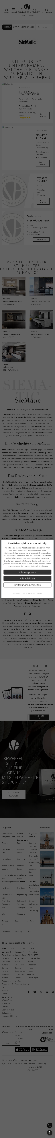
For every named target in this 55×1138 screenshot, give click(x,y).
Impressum (16, 593)
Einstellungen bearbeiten (27, 584)
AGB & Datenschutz (29, 593)
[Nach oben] (49, 1132)
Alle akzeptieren (27, 572)
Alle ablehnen (27, 578)
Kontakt (39, 593)
